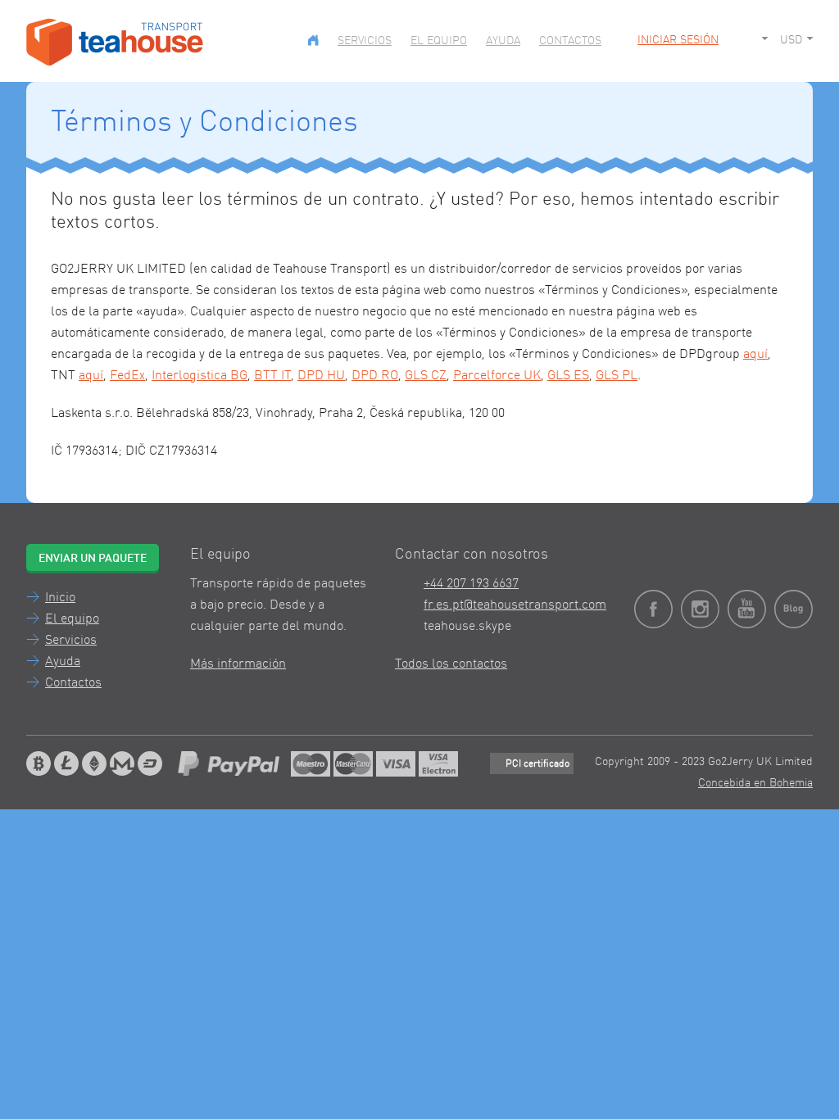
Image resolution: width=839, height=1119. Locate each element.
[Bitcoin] (38, 763)
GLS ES (568, 376)
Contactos (570, 41)
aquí (755, 354)
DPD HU (321, 376)
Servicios (365, 41)
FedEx (127, 376)
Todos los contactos (451, 664)
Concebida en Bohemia (755, 783)
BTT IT (272, 376)
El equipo (438, 41)
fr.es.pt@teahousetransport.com (515, 605)
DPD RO (374, 376)
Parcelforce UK (497, 376)
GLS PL (616, 376)
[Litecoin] (66, 763)
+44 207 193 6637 (471, 584)
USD (791, 40)
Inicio (60, 598)
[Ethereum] (94, 763)
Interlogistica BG (199, 376)
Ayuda (503, 41)
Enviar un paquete (93, 558)
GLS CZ (426, 376)
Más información (238, 664)
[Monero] (122, 763)
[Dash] (150, 763)
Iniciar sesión (678, 40)
